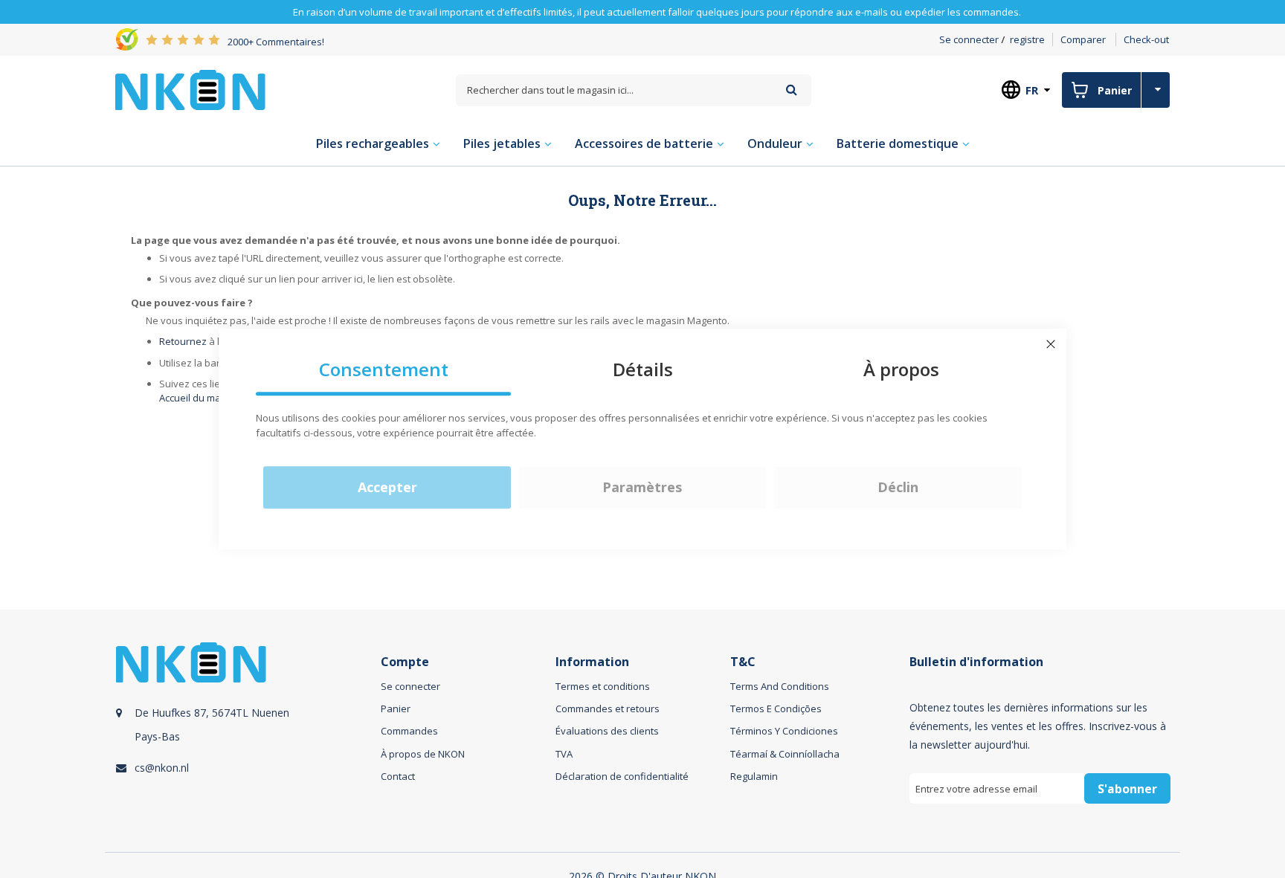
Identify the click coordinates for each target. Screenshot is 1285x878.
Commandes (409, 730)
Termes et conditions (602, 686)
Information (592, 662)
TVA (564, 754)
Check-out (1146, 39)
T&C (743, 662)
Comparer (1083, 39)
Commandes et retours (607, 708)
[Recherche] (791, 90)
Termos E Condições (776, 708)
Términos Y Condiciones (784, 730)
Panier (395, 708)
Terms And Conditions (779, 686)
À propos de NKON (423, 754)
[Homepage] (190, 90)
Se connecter (969, 39)
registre (1027, 39)
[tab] (246, 740)
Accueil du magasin (202, 397)
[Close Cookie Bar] (1051, 344)
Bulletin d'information (976, 662)
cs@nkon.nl (162, 768)
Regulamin (754, 776)
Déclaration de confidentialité (622, 776)
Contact (398, 776)
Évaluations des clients (607, 730)
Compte (405, 662)
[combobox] (634, 90)
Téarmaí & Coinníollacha (785, 754)
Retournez (183, 341)
